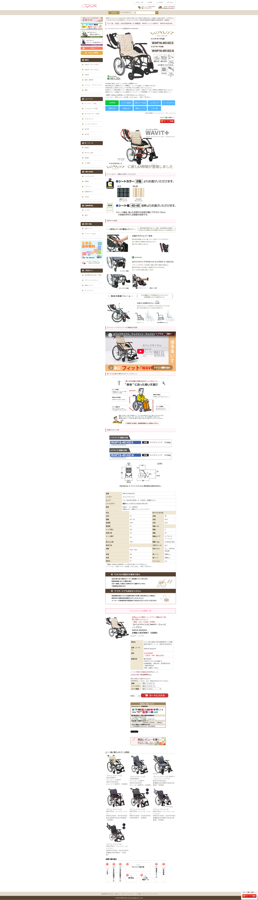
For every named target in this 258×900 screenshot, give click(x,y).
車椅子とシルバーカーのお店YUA (115, 18)
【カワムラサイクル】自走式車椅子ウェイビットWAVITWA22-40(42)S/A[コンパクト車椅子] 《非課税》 (117, 780)
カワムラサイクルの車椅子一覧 (140, 611)
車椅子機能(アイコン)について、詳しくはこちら (160, 113)
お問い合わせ (170, 2)
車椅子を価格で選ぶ (144, 18)
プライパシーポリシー (128, 894)
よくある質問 (159, 2)
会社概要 (150, 2)
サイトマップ (153, 894)
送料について (142, 894)
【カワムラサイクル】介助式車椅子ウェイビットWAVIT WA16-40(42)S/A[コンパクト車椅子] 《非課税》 (141, 781)
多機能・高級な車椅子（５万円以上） (163, 18)
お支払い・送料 (139, 2)
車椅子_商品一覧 (132, 18)
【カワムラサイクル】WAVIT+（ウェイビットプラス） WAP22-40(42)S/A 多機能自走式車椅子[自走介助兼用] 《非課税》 (164, 781)
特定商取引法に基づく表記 (109, 894)
